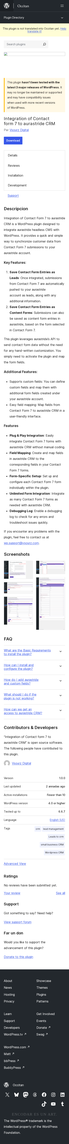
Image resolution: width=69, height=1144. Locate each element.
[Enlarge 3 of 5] (28, 602)
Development (17, 185)
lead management (53, 828)
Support (13, 195)
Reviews (14, 165)
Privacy (9, 1001)
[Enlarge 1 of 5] (28, 566)
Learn (8, 1014)
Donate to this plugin (18, 957)
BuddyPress (14, 1068)
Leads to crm (56, 836)
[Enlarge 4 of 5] (60, 566)
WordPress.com (17, 1047)
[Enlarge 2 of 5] (28, 587)
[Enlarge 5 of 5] (60, 582)
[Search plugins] (44, 44)
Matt (9, 1054)
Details (12, 155)
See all (60, 893)
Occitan (18, 1085)
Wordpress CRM (54, 852)
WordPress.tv (15, 1034)
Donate (43, 1028)
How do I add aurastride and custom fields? (21, 681)
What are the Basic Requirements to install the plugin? (27, 652)
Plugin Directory (14, 17)
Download (13, 140)
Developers (12, 1028)
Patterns (42, 1001)
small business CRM (52, 844)
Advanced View (15, 864)
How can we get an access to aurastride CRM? (23, 711)
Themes (42, 987)
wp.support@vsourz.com (21, 543)
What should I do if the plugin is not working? (20, 696)
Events (41, 1021)
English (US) (57, 819)
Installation (15, 175)
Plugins (41, 994)
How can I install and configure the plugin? (19, 667)
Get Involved (45, 1014)
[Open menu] (63, 6)
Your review (12, 893)
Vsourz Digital (19, 130)
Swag (42, 1034)
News (8, 987)
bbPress (11, 1061)
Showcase (43, 981)
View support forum (17, 922)
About (8, 981)
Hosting (9, 994)
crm (38, 828)
